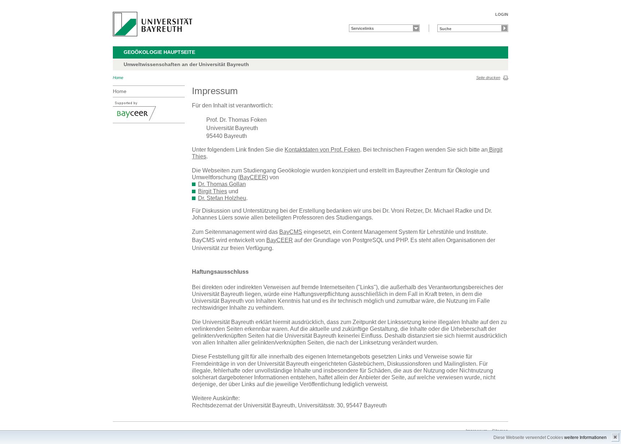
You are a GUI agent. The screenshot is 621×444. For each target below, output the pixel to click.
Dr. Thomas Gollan (222, 184)
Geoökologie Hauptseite (159, 52)
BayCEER (253, 177)
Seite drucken (488, 77)
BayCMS (290, 232)
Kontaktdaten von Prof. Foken (322, 150)
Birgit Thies (212, 191)
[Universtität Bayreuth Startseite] (152, 24)
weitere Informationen (585, 437)
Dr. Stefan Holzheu (222, 198)
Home (118, 77)
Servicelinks (362, 28)
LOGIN (501, 14)
